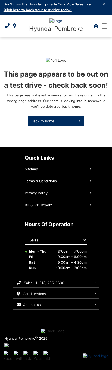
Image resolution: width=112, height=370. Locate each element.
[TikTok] (47, 356)
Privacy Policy (36, 193)
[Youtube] (37, 356)
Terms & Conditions (41, 181)
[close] (104, 4)
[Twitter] (18, 356)
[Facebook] (8, 356)
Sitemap (31, 169)
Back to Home (43, 121)
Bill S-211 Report (38, 205)
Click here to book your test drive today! (38, 10)
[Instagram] (27, 356)
